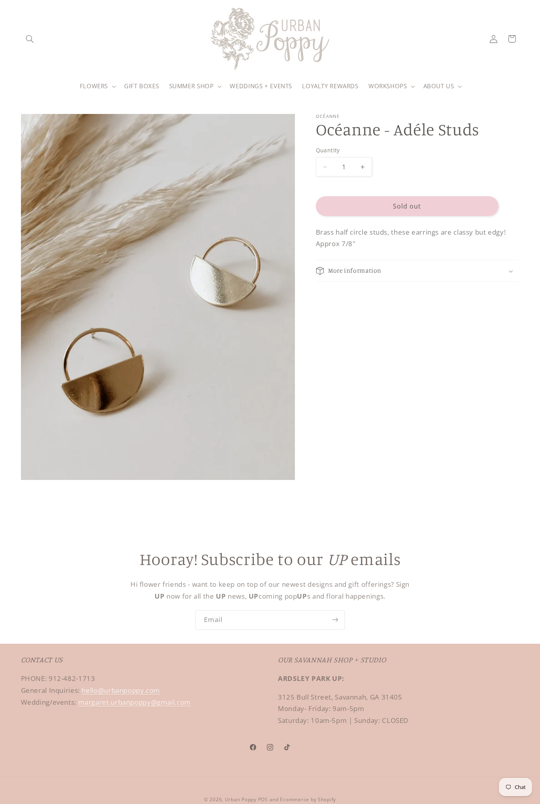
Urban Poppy (241, 799)
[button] (30, 39)
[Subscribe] (335, 620)
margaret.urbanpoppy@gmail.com (134, 702)
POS (263, 799)
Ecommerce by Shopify (308, 799)
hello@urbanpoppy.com (120, 690)
